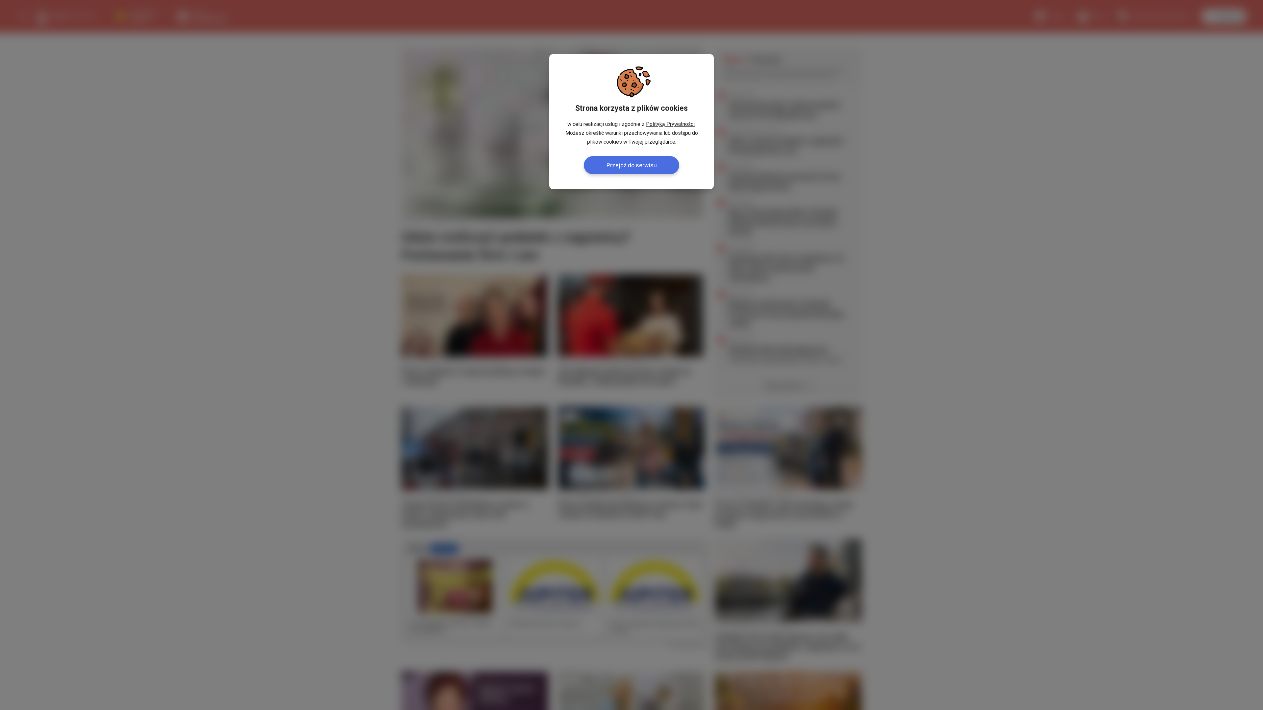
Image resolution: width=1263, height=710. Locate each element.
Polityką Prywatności (670, 124)
